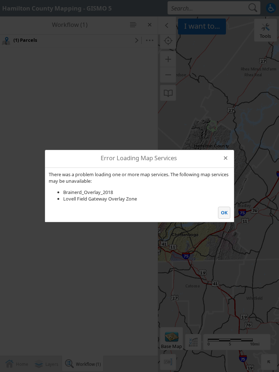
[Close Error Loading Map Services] (226, 158)
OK (224, 212)
